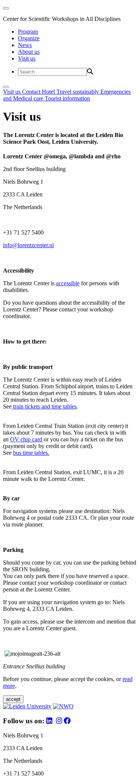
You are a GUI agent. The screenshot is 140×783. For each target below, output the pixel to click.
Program (28, 31)
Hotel (49, 91)
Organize (29, 38)
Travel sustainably (78, 91)
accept (13, 699)
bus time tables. (31, 453)
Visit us (26, 58)
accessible (68, 283)
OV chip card (26, 439)
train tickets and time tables (44, 406)
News (25, 45)
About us (29, 52)
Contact (32, 91)
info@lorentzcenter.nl (28, 245)
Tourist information (67, 98)
